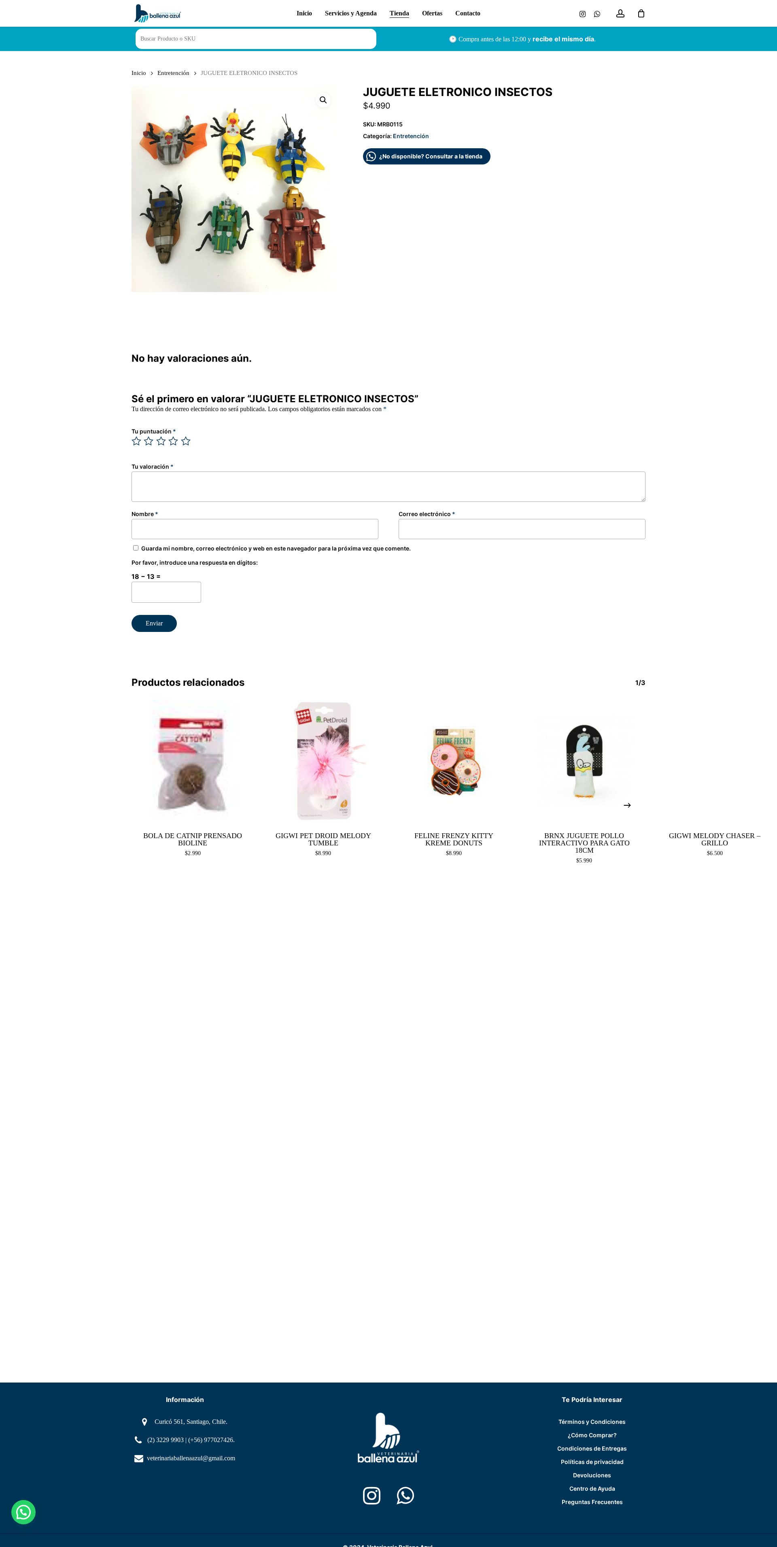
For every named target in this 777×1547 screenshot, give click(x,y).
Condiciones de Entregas (592, 1448)
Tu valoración (153, 466)
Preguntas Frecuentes (592, 1501)
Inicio (139, 73)
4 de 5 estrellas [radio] (173, 441)
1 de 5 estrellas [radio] (137, 441)
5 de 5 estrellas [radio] (186, 441)
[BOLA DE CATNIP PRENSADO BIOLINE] (193, 761)
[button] (323, 100)
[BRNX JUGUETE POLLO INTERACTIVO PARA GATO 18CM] (584, 761)
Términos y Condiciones (592, 1421)
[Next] (627, 805)
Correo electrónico (427, 513)
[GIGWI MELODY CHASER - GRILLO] (715, 761)
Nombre (145, 513)
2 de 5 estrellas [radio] (149, 441)
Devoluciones (592, 1475)
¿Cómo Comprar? (592, 1435)
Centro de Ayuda (592, 1488)
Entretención (173, 73)
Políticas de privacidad (592, 1461)
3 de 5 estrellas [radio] (161, 441)
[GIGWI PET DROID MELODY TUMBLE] (323, 761)
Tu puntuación (154, 431)
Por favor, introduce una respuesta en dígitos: (195, 562)
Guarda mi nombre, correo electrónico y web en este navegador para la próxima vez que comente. (276, 548)
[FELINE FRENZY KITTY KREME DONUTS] (454, 761)
